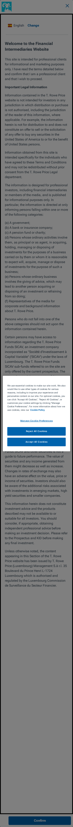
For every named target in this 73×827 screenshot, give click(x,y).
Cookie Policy (37, 409)
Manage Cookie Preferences (36, 420)
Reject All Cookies (36, 431)
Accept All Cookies (36, 441)
